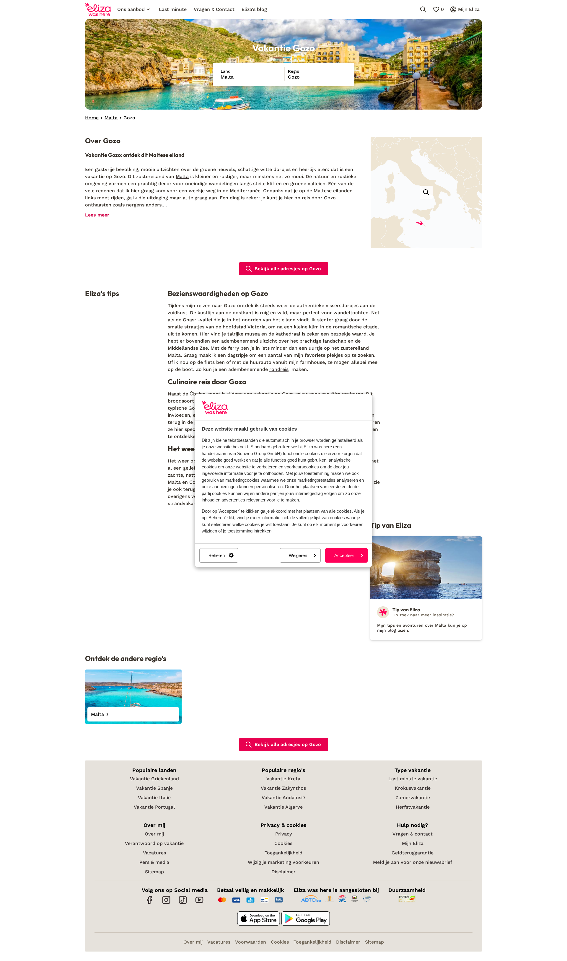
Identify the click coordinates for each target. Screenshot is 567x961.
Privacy (283, 834)
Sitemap (154, 871)
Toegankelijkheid (283, 853)
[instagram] (166, 903)
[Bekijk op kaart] (426, 192)
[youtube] (199, 903)
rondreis (279, 369)
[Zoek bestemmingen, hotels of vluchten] (423, 9)
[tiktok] (183, 903)
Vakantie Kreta (283, 778)
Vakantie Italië (154, 797)
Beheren (216, 555)
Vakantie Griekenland (154, 778)
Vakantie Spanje (154, 788)
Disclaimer (283, 871)
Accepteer (344, 555)
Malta (182, 176)
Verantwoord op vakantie (154, 843)
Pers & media (154, 862)
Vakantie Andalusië (283, 797)
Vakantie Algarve (283, 807)
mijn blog (386, 630)
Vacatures (154, 853)
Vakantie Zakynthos (283, 788)
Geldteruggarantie (413, 853)
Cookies (283, 843)
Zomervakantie (412, 797)
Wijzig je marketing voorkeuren (283, 862)
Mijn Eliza (412, 843)
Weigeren (298, 555)
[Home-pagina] (98, 9)
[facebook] (149, 903)
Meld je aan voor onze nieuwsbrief (412, 862)
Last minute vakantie (412, 778)
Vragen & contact (412, 834)
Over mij (154, 834)
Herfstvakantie (413, 807)
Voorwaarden (250, 942)
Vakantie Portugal (154, 807)
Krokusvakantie (413, 788)
